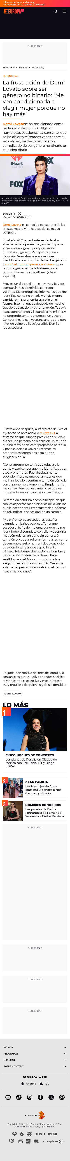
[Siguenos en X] (51, 1099)
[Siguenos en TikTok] (19, 1099)
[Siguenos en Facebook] (40, 1099)
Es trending (38, 67)
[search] (55, 11)
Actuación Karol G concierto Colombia (24, 4)
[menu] (64, 10)
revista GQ (47, 433)
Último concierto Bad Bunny (19, 2)
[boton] (50, 1047)
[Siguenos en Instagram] (29, 1099)
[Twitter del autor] (19, 213)
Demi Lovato (13, 124)
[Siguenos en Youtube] (8, 1099)
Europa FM (9, 67)
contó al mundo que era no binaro (30, 264)
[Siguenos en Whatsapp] (62, 1099)
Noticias (23, 67)
